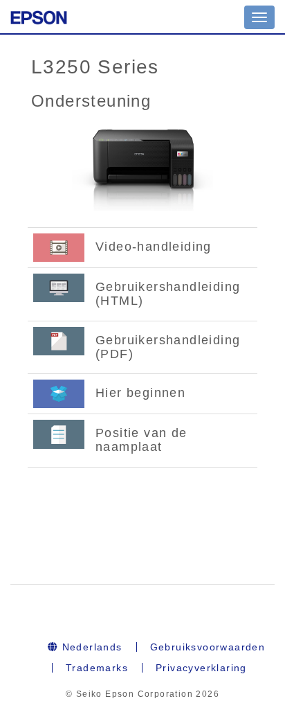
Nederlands (90, 646)
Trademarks (97, 667)
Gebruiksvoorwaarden (208, 646)
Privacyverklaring (201, 667)
